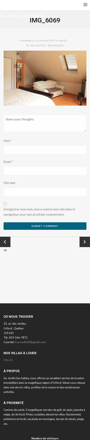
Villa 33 (62, 40)
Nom (8, 140)
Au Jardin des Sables (22, 15)
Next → (85, 241)
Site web (9, 183)
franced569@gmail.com (30, 342)
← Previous (5, 242)
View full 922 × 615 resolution (47, 45)
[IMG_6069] (45, 79)
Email (8, 162)
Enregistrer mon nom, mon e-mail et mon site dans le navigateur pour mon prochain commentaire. (39, 211)
